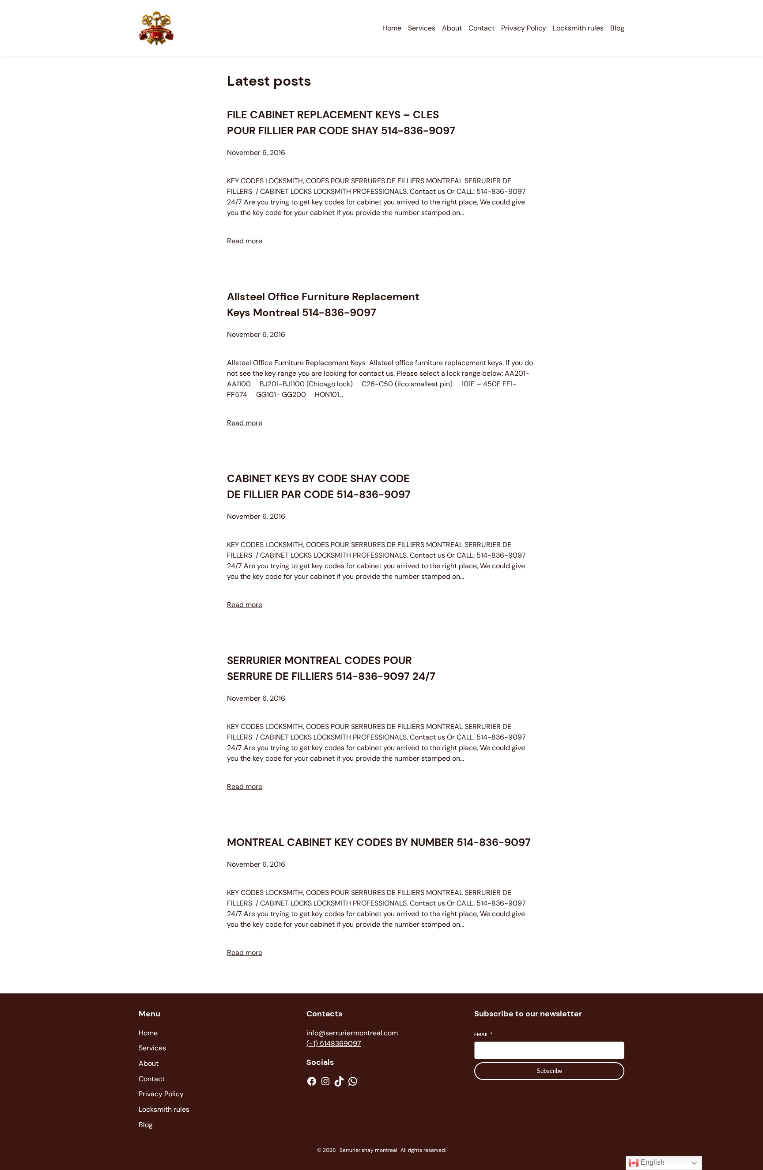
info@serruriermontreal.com (352, 1033)
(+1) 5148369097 (333, 1043)
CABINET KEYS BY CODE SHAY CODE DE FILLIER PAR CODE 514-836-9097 (319, 486)
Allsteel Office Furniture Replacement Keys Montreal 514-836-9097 (323, 304)
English (652, 1162)
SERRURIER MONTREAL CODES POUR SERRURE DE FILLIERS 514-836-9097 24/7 (331, 668)
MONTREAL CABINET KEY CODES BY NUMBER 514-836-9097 (379, 842)
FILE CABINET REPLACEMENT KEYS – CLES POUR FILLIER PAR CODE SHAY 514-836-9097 (341, 122)
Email (483, 1034)
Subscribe (549, 1071)
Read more (244, 240)
